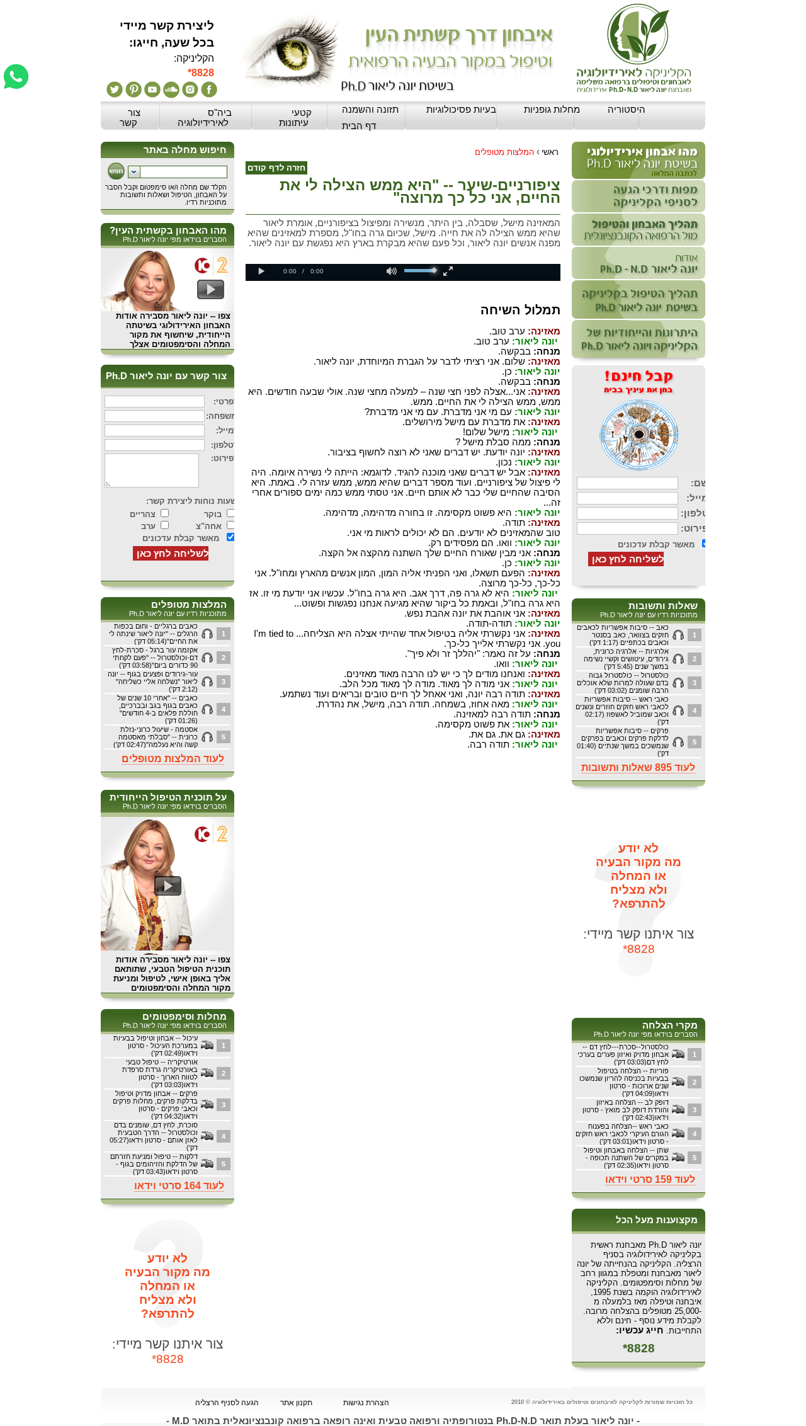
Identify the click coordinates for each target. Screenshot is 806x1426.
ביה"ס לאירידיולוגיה (205, 118)
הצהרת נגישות (366, 1402)
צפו (224, 316)
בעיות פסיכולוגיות (461, 110)
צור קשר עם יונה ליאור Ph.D (166, 376)
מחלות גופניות (552, 110)
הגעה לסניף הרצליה (227, 1402)
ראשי (550, 152)
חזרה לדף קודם (276, 168)
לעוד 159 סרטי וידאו (650, 1179)
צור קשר (130, 118)
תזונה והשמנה (370, 110)
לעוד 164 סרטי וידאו (179, 1185)
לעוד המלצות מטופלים (173, 758)
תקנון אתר (296, 1402)
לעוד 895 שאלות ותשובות (638, 767)
